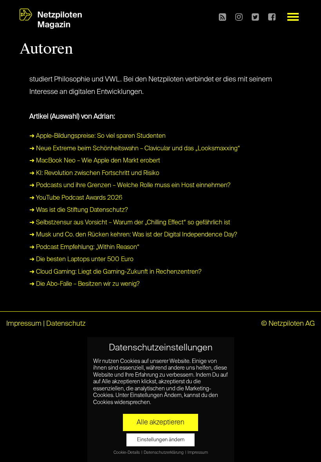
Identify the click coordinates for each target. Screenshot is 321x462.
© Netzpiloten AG (288, 323)
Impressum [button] (198, 453)
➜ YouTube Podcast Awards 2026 (76, 198)
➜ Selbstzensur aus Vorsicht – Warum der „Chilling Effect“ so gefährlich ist (129, 223)
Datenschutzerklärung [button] (164, 453)
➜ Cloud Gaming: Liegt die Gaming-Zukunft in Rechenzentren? (115, 272)
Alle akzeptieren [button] (160, 422)
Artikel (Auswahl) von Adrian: (72, 116)
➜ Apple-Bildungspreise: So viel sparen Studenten (97, 136)
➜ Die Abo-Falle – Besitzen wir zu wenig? (84, 284)
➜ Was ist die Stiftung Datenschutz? (78, 210)
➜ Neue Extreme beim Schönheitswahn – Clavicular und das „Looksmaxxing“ (134, 149)
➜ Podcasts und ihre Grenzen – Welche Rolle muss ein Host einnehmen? (130, 185)
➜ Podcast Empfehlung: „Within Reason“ (84, 247)
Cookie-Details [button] (127, 453)
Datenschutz (66, 323)
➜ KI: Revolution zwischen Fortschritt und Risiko (94, 173)
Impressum (23, 323)
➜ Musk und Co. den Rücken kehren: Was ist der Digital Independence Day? (133, 235)
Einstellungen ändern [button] (160, 439)
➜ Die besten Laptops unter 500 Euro (81, 259)
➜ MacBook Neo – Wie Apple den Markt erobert (94, 161)
